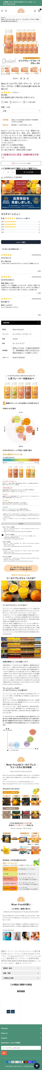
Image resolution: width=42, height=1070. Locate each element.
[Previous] (3, 45)
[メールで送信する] (28, 78)
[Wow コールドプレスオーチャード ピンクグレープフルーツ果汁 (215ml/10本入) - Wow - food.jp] (5, 70)
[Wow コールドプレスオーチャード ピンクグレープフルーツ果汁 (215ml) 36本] (24, 70)
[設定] (35, 10)
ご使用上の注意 (8, 978)
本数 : (5, 107)
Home (3, 17)
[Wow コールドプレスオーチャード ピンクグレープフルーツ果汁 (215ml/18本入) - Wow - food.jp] (15, 70)
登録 (4, 1053)
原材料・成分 (7, 968)
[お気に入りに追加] (8, 1011)
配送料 (7, 97)
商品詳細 (6, 323)
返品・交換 (7, 973)
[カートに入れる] (13, 1011)
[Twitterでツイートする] (24, 78)
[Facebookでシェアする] (21, 78)
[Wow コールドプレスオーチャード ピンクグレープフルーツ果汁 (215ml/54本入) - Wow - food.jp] (34, 70)
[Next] (38, 45)
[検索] (6, 10)
